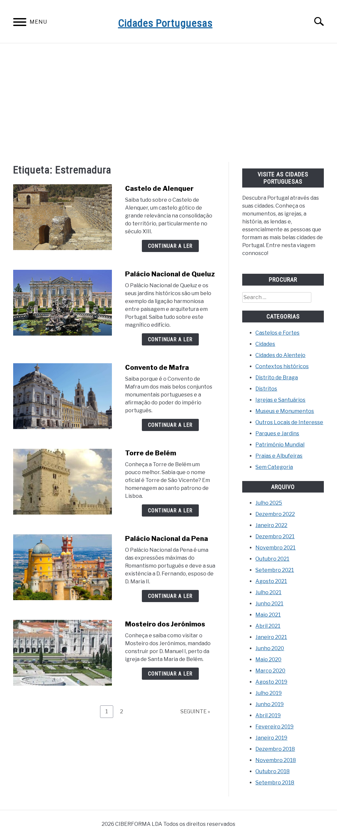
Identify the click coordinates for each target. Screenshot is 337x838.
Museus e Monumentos (284, 411)
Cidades (265, 344)
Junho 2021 (269, 603)
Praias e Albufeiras (278, 456)
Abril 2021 (267, 626)
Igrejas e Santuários (280, 400)
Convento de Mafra (157, 367)
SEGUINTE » (195, 711)
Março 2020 (270, 671)
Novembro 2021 (275, 548)
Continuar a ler (170, 246)
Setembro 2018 (274, 782)
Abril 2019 (268, 715)
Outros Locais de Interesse (289, 422)
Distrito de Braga (276, 377)
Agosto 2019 (271, 682)
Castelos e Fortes (277, 333)
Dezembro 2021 (275, 536)
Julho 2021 (268, 592)
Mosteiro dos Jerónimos (165, 624)
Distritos (266, 389)
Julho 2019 (268, 693)
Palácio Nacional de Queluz (170, 274)
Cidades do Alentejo (280, 355)
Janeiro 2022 (271, 525)
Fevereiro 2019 (274, 727)
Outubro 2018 (272, 771)
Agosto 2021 (271, 581)
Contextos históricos (282, 366)
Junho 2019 (269, 704)
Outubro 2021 (272, 559)
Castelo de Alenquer (159, 188)
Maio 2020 (268, 659)
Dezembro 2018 (275, 749)
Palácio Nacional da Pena (166, 539)
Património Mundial (279, 445)
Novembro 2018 (275, 760)
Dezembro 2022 (275, 514)
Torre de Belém (150, 453)
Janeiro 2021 (271, 637)
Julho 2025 (268, 503)
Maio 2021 (268, 615)
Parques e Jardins (277, 433)
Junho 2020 (269, 648)
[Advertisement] (168, 103)
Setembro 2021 (274, 570)
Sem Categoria (274, 467)
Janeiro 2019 (271, 738)
